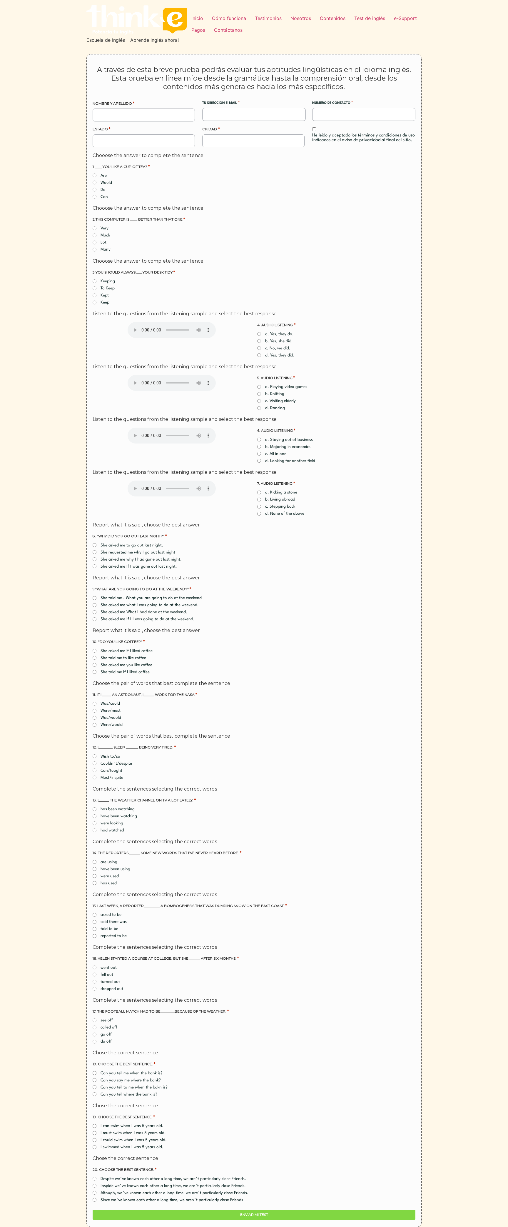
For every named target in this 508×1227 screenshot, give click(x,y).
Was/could (110, 703)
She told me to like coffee (123, 658)
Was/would (111, 718)
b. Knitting (274, 394)
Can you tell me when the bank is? (132, 1073)
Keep (105, 302)
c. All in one (275, 454)
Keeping (108, 281)
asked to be (111, 915)
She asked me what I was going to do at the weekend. (150, 605)
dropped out (112, 989)
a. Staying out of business (289, 440)
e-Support (405, 18)
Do (103, 190)
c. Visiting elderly (280, 401)
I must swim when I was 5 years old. (133, 1133)
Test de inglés (369, 18)
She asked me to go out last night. (132, 545)
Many (106, 249)
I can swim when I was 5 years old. (132, 1126)
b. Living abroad (280, 499)
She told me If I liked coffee (125, 672)
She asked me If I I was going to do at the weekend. (148, 619)
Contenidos (332, 18)
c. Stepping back (280, 506)
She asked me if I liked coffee (127, 651)
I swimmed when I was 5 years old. (132, 1147)
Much (105, 235)
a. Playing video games (286, 387)
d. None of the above (284, 513)
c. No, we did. (277, 348)
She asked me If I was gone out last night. (139, 566)
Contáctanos (228, 30)
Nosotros (300, 18)
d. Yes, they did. (280, 355)
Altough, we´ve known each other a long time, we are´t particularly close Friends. (174, 1193)
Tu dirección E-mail (220, 103)
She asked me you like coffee (126, 665)
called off (109, 1027)
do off (106, 1041)
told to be (109, 929)
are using (109, 862)
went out (109, 968)
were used (110, 876)
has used (109, 883)
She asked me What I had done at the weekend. (144, 612)
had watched (112, 830)
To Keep (108, 288)
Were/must (111, 710)
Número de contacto (332, 103)
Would (106, 183)
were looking (112, 823)
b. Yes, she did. (279, 341)
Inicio (197, 18)
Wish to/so (110, 756)
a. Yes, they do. (279, 334)
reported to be (114, 936)
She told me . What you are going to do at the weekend (151, 598)
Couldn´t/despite (116, 763)
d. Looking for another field (290, 461)
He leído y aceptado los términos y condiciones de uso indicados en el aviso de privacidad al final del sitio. (363, 137)
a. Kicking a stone (281, 492)
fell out (107, 975)
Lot (103, 242)
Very (104, 228)
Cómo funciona (229, 18)
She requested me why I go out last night (138, 552)
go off (106, 1034)
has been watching (118, 809)
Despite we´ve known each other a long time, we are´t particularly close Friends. (173, 1179)
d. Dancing (275, 408)
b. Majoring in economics (287, 447)
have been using (115, 869)
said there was (114, 922)
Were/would (112, 725)
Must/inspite (112, 778)
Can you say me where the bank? (131, 1080)
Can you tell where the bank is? (129, 1094)
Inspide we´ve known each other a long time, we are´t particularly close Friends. (173, 1186)
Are (104, 176)
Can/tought (111, 770)
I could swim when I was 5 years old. (134, 1140)
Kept (105, 295)
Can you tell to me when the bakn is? (134, 1087)
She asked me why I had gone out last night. (141, 559)
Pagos (198, 30)
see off (107, 1020)
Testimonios (268, 18)
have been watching (119, 816)
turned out (110, 982)
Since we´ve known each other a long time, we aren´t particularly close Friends (172, 1200)
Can (104, 197)
